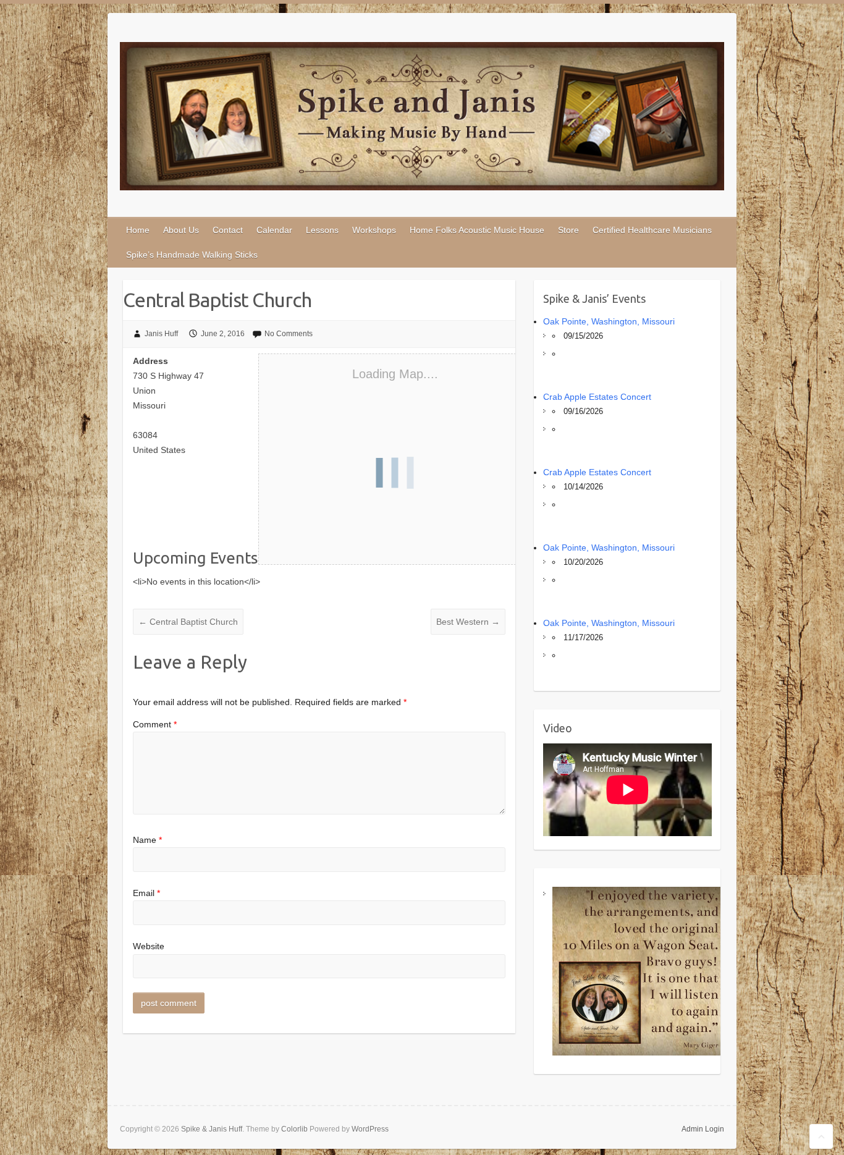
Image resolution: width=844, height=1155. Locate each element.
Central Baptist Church (188, 622)
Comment (155, 724)
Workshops (374, 230)
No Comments (288, 333)
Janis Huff (161, 333)
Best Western (468, 622)
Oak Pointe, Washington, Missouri (609, 321)
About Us (181, 230)
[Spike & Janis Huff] (422, 118)
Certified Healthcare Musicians (652, 230)
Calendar (274, 230)
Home (138, 230)
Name (147, 840)
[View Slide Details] (636, 971)
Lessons (322, 230)
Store (568, 230)
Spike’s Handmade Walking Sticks (192, 255)
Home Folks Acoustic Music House (477, 230)
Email (146, 893)
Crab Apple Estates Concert (597, 397)
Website (148, 946)
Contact (228, 230)
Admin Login (703, 1129)
